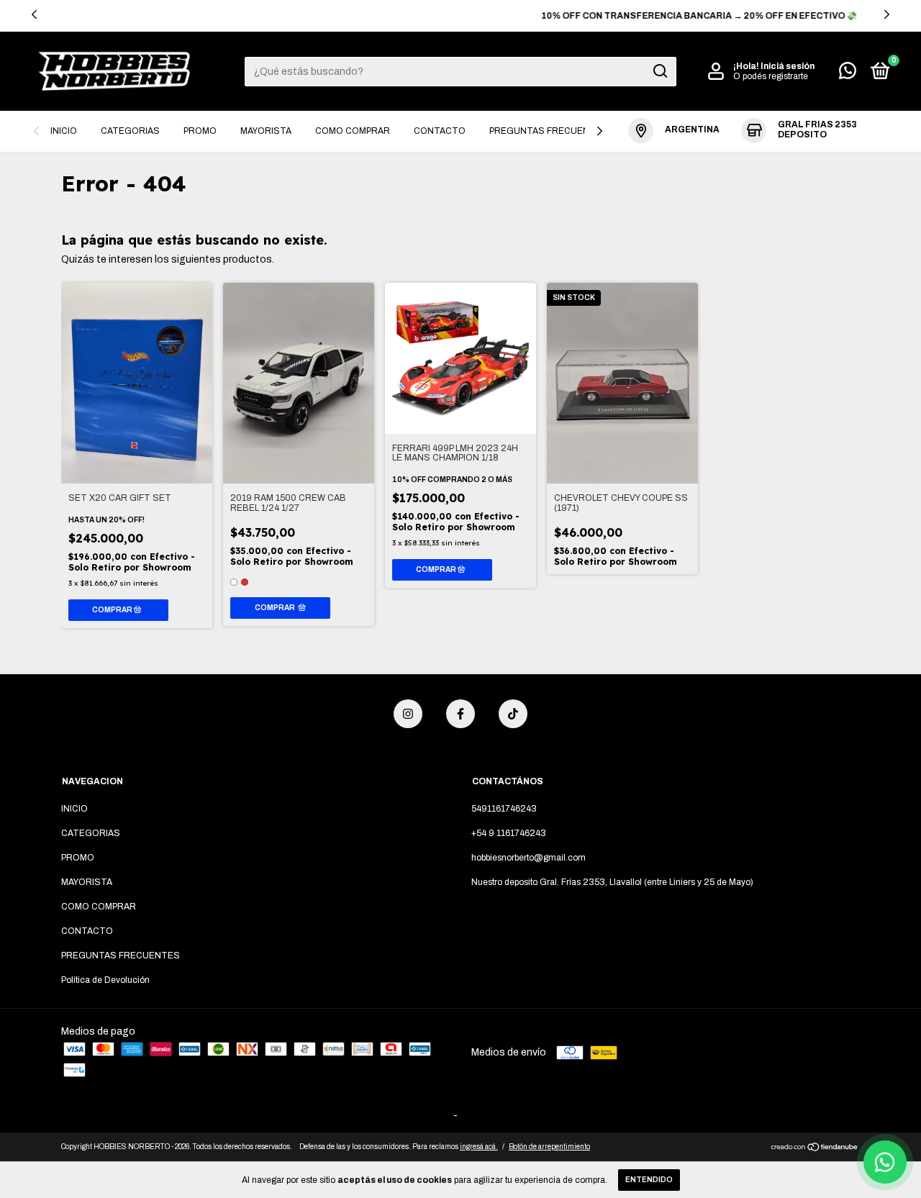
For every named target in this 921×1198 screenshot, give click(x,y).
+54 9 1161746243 (508, 833)
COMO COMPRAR (352, 131)
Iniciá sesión (788, 66)
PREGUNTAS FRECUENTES (548, 131)
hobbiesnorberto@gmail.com (528, 858)
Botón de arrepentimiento (549, 1147)
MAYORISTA (265, 131)
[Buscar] (659, 71)
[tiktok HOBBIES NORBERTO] (513, 713)
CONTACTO (440, 131)
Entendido (649, 1180)
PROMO (200, 131)
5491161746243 (504, 809)
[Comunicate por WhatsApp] (847, 74)
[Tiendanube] (815, 1148)
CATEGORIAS (130, 131)
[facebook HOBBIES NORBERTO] (460, 713)
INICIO (63, 131)
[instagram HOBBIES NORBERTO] (408, 713)
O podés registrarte (770, 76)
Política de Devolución (105, 980)
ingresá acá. (479, 1147)
